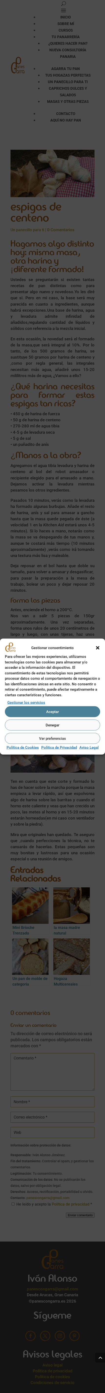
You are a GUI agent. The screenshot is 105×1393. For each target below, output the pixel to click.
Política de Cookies (23, 747)
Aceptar (52, 712)
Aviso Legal (89, 747)
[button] (97, 647)
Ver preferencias (52, 738)
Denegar (52, 725)
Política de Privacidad (59, 747)
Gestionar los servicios (26, 702)
